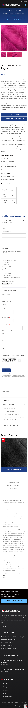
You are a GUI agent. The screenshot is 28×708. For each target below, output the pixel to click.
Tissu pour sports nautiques (10, 425)
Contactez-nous (16, 575)
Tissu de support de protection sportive (14, 417)
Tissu (22, 573)
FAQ (4, 693)
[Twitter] (3, 626)
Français (25, 1)
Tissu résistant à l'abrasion (10, 411)
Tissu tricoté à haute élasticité (11, 414)
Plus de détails (14, 489)
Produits (5, 690)
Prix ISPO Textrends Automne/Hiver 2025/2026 (11, 661)
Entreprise (6, 687)
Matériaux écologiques (9, 404)
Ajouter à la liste (15, 114)
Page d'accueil (7, 683)
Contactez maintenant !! (14, 600)
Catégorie (9, 18)
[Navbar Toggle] (25, 5)
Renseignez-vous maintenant (15, 119)
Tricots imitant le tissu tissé (14, 20)
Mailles (4, 575)
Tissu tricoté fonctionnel (19, 18)
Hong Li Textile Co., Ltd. (16, 702)
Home (4, 18)
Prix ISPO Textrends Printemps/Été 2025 (12, 669)
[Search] (25, 391)
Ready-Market (20, 706)
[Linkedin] (5, 626)
